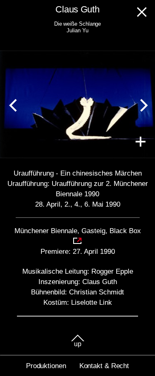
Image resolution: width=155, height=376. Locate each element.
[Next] (142, 104)
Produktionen (46, 366)
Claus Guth (77, 9)
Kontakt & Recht (104, 366)
